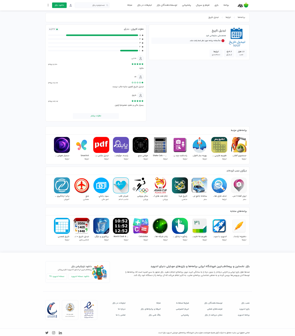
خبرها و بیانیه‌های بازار (151, 309)
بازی (216, 5)
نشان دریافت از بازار (213, 315)
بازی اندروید (244, 309)
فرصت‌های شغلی (214, 309)
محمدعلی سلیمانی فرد (216, 35)
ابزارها (228, 17)
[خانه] (243, 5)
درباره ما (122, 309)
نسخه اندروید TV (56, 276)
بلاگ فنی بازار (155, 315)
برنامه (226, 5)
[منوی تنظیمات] (48, 5)
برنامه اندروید (244, 315)
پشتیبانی (186, 5)
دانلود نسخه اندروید (80, 276)
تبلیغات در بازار (144, 5)
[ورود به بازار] (70, 5)
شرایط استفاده (182, 303)
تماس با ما (121, 315)
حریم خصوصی (182, 309)
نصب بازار (245, 303)
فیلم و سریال (203, 5)
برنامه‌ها (241, 17)
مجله (129, 5)
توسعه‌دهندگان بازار (167, 5)
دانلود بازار (59, 5)
